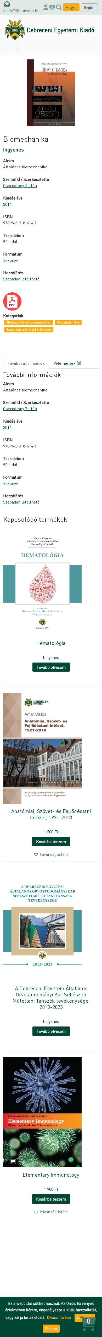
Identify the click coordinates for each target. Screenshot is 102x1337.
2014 (7, 204)
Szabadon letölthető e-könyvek (28, 330)
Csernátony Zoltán (20, 185)
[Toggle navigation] (10, 48)
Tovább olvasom (51, 667)
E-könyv (10, 260)
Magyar (71, 7)
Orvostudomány (68, 322)
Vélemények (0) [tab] (67, 363)
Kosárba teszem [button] (51, 841)
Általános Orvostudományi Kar (28, 322)
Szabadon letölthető (21, 278)
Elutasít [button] (51, 1328)
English (89, 7)
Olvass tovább (59, 1317)
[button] (51, 854)
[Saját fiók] (45, 7)
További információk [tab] (26, 363)
